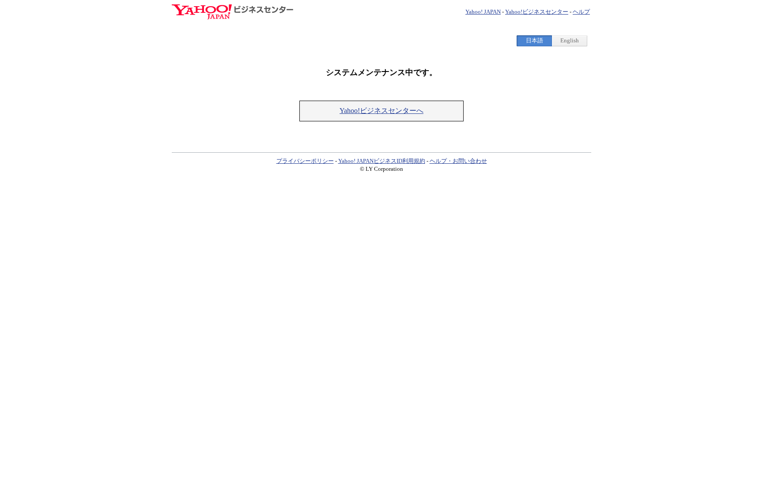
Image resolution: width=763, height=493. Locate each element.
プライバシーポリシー (305, 161)
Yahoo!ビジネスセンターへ (381, 110)
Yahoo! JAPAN (483, 11)
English (569, 40)
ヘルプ (581, 11)
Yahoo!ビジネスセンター (536, 11)
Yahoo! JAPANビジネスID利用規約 (381, 161)
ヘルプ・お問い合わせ (458, 161)
